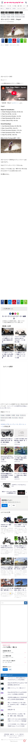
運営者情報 (6, 734)
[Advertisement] (13, 61)
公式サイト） (16, 103)
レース (24, 5)
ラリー (23, 14)
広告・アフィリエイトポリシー (10, 735)
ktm (13, 14)
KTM (6, 12)
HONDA (2, 12)
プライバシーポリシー (14, 737)
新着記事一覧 (11, 709)
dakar (9, 16)
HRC (13, 16)
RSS (14, 505)
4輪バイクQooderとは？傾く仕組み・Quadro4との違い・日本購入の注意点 (17, 704)
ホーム (2, 45)
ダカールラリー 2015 (20, 16)
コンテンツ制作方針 (19, 734)
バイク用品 (14, 5)
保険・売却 (20, 5)
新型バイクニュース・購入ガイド (17, 688)
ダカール (16, 12)
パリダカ (4, 16)
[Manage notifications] (24, 740)
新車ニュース (3, 5)
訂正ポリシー (21, 735)
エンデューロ (11, 12)
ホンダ (9, 14)
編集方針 (12, 734)
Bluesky (4, 505)
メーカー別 (9, 5)
